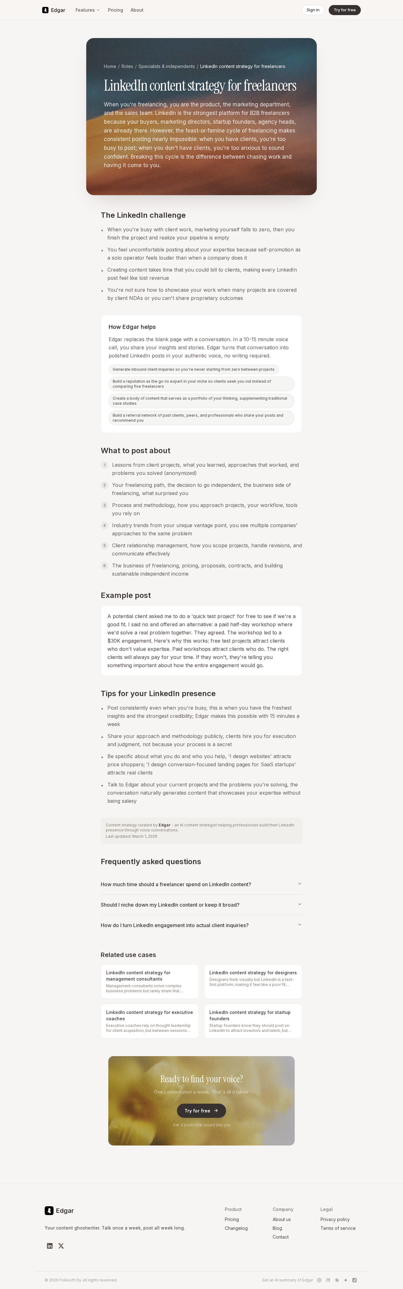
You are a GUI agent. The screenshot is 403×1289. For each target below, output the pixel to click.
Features (85, 10)
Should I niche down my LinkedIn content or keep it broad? (170, 905)
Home (110, 66)
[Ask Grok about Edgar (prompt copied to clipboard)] (354, 1280)
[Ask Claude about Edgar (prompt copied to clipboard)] (337, 1280)
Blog (277, 1228)
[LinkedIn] (50, 1246)
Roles (127, 66)
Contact (281, 1237)
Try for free (197, 1110)
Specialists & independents (167, 66)
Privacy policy (335, 1219)
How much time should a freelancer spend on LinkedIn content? (176, 884)
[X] (61, 1246)
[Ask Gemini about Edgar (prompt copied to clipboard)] (345, 1280)
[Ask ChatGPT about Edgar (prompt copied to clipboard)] (319, 1280)
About (137, 10)
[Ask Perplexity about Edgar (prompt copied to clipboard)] (328, 1280)
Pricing (115, 10)
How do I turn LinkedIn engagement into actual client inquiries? (175, 925)
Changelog (236, 1228)
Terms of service (338, 1228)
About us (282, 1219)
